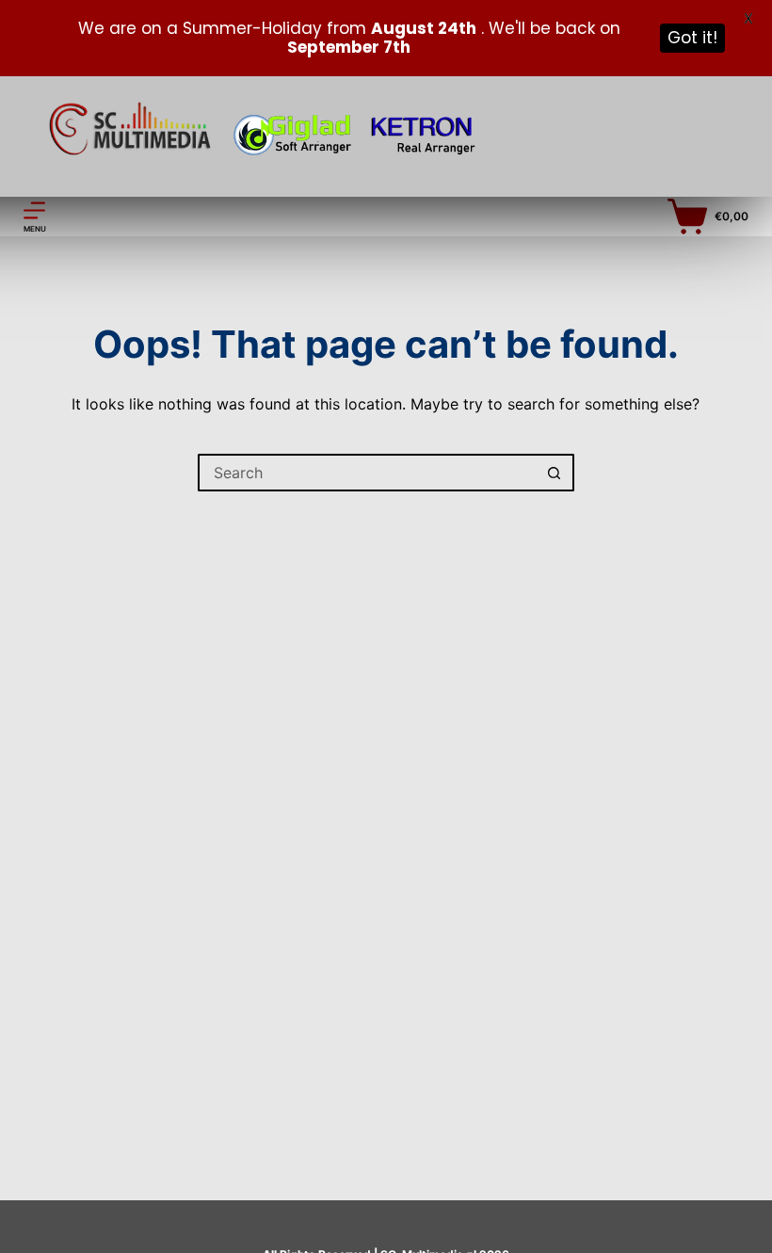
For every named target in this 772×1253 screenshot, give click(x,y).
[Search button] (555, 472)
